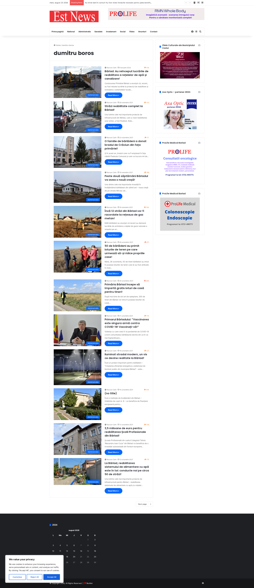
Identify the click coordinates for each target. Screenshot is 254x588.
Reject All (35, 577)
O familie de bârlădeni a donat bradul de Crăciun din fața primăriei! (125, 144)
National (71, 31)
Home (58, 45)
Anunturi (142, 31)
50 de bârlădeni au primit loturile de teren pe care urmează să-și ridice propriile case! (125, 251)
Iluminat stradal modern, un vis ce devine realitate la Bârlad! (126, 356)
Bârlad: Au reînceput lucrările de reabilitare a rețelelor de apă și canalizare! (126, 74)
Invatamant (111, 31)
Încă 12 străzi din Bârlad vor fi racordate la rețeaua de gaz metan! (124, 214)
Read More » (113, 95)
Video (132, 31)
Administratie (84, 31)
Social (123, 31)
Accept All (51, 577)
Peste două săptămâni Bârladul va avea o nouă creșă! (126, 178)
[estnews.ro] (74, 16)
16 (95, 551)
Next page (142, 504)
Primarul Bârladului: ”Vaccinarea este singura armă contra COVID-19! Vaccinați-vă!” (127, 323)
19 (67, 557)
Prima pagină (58, 31)
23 (95, 557)
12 (67, 551)
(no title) (111, 393)
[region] (34, 569)
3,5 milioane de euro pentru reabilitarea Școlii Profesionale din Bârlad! (125, 431)
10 (53, 551)
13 (74, 551)
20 (74, 557)
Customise (17, 577)
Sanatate (98, 31)
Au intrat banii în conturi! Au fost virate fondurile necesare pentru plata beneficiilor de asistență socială (127, 3)
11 (60, 551)
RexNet (90, 583)
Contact (153, 31)
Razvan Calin (112, 68)
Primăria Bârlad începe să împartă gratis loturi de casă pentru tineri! (124, 288)
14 (81, 551)
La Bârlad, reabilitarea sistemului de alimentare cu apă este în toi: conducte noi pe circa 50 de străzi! (127, 468)
